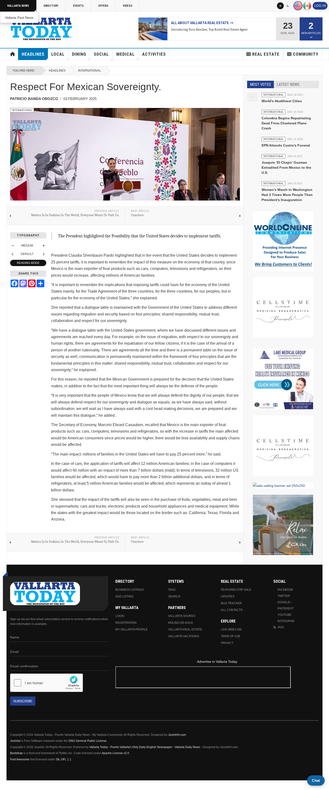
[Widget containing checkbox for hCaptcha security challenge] (46, 683)
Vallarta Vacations (183, 636)
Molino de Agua (180, 622)
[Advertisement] (217, 678)
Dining (79, 54)
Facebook (285, 589)
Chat (316, 780)
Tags (172, 589)
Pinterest (285, 608)
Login (119, 616)
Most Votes (260, 84)
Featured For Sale (236, 589)
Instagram (285, 621)
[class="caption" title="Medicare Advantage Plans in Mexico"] (152, 29)
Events (78, 5)
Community (305, 54)
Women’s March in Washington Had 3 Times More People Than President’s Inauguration (287, 195)
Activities (154, 54)
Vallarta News (18, 5)
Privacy (227, 643)
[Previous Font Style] (12, 254)
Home (12, 54)
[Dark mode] (288, 5)
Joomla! (15, 741)
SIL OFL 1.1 (63, 759)
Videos (127, 5)
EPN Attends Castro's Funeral (286, 145)
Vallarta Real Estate (185, 629)
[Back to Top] (5, 785)
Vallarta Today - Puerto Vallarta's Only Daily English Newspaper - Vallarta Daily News (144, 747)
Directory (51, 5)
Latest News (288, 84)
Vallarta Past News (19, 18)
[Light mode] (280, 5)
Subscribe (22, 701)
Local (58, 54)
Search (174, 596)
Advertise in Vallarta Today (217, 661)
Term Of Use (230, 636)
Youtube (284, 614)
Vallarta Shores (181, 616)
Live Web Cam (231, 629)
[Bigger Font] (43, 245)
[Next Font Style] (43, 254)
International (89, 70)
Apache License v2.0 (115, 753)
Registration (126, 622)
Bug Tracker (231, 603)
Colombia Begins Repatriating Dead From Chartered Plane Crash (286, 123)
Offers (103, 5)
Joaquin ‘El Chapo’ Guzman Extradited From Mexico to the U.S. (286, 167)
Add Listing (124, 596)
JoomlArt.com (177, 734)
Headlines (33, 54)
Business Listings (129, 589)
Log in (320, 5)
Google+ (284, 602)
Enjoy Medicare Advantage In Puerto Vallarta (213, 23)
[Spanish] (307, 6)
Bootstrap (16, 753)
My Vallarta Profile (131, 629)
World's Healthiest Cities (282, 101)
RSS (281, 627)
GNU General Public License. (88, 741)
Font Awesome (19, 759)
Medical (125, 54)
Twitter (283, 596)
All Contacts (232, 610)
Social (101, 54)
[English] (298, 6)
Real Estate (265, 54)
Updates (227, 596)
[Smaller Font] (12, 245)
